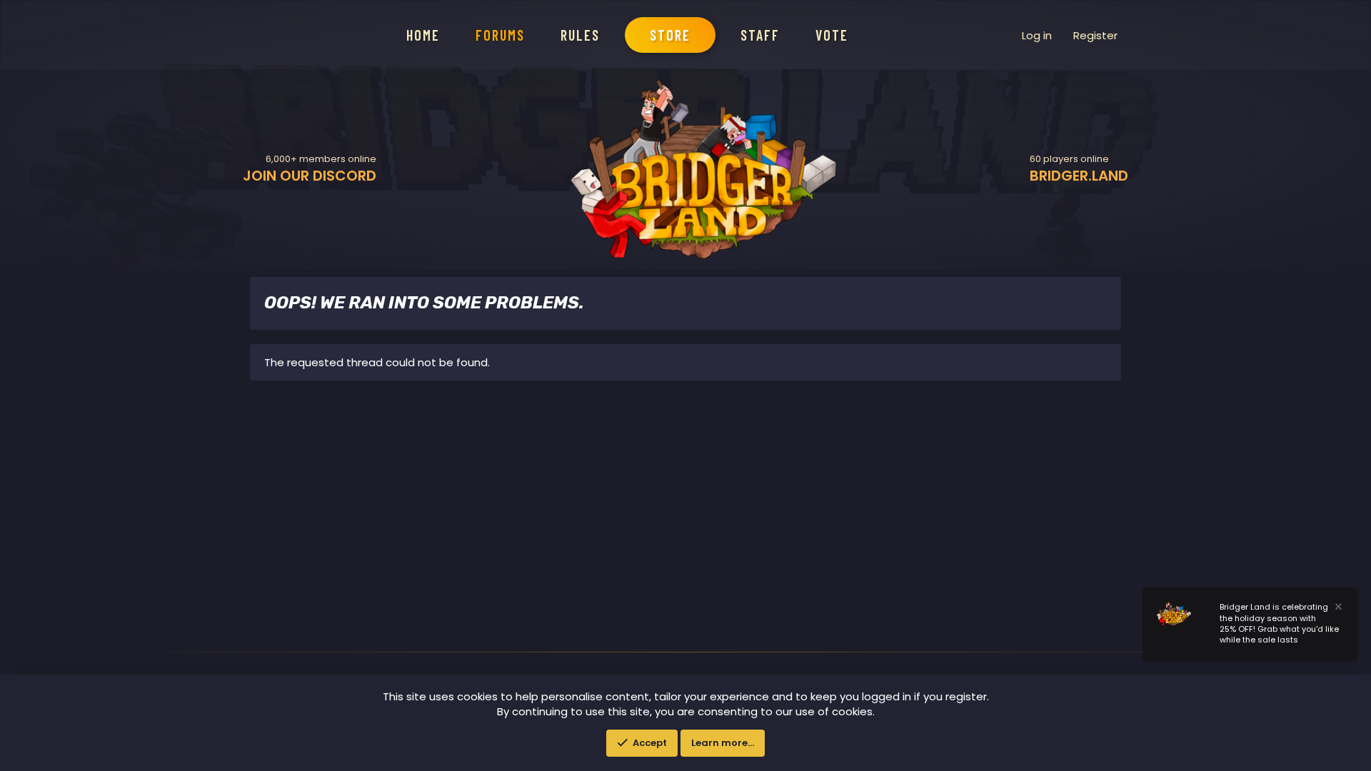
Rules (580, 35)
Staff (760, 35)
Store (670, 35)
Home (423, 35)
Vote (831, 35)
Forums (500, 35)
